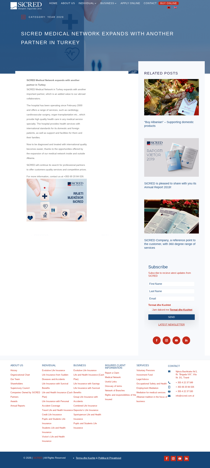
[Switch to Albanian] (168, 7)
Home (53, 3)
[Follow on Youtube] (176, 340)
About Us (68, 3)
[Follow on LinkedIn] (186, 340)
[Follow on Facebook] (157, 340)
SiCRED (37, 457)
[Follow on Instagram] (166, 340)
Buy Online (168, 3)
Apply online (130, 3)
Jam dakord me (172, 309)
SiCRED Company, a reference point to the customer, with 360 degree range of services (170, 244)
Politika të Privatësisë (109, 458)
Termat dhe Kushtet (181, 309)
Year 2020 (55, 17)
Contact (150, 3)
